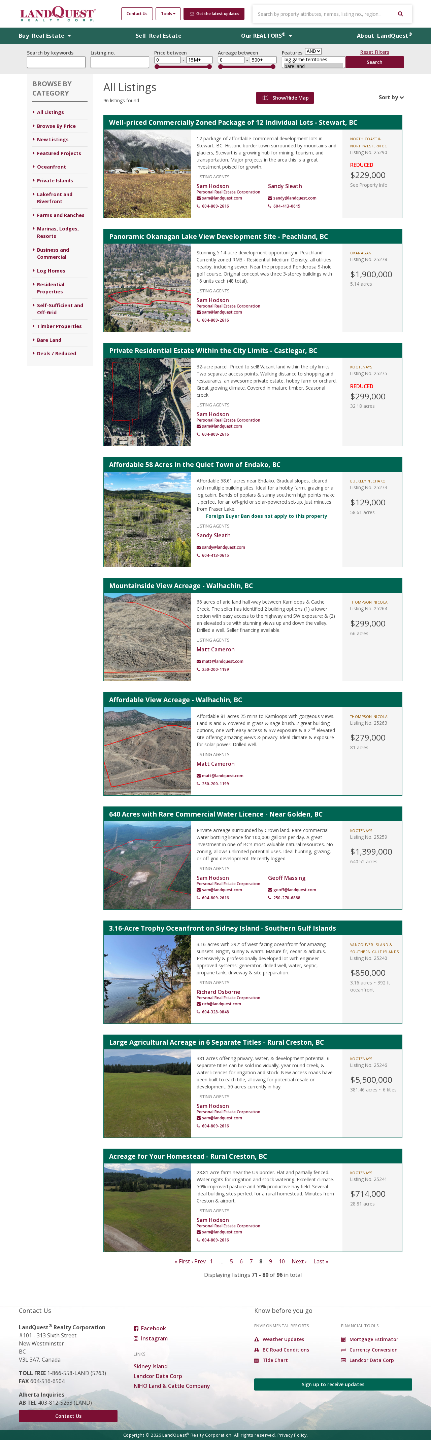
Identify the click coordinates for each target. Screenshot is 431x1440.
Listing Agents (213, 176)
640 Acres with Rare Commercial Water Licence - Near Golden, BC (216, 814)
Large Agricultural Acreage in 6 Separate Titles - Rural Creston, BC (216, 1042)
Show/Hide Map (290, 98)
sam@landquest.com (222, 198)
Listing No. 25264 (368, 608)
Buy (42, 35)
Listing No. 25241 (368, 1179)
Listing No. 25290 (368, 152)
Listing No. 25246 (368, 1065)
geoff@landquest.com (294, 890)
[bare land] (313, 66)
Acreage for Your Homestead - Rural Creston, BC (188, 1156)
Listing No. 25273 (368, 487)
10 (282, 1261)
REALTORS (263, 35)
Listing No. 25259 (368, 837)
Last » (320, 1261)
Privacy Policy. (292, 1435)
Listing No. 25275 (368, 373)
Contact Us (137, 13)
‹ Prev (198, 1261)
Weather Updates (282, 1339)
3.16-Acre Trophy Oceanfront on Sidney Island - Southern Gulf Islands (222, 928)
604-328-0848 (215, 1012)
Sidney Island (151, 1366)
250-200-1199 (215, 669)
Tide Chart (274, 1360)
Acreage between (238, 52)
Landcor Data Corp (158, 1376)
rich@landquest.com (221, 1004)
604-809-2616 (215, 206)
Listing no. (103, 52)
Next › (299, 1261)
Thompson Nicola (369, 602)
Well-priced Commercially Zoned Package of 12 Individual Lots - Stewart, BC (233, 122)
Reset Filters (374, 53)
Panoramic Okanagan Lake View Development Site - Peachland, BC (218, 236)
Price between (170, 52)
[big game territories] (313, 59)
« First (182, 1261)
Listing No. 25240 (368, 958)
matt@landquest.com (222, 661)
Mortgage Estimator (373, 1339)
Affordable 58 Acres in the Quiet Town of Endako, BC (194, 464)
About (384, 35)
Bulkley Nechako (368, 481)
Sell (158, 35)
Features (292, 52)
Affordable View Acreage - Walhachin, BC (175, 699)
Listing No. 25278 (368, 259)
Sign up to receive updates (333, 1384)
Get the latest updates (217, 13)
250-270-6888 (286, 898)
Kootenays (361, 367)
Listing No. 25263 (368, 723)
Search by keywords (50, 52)
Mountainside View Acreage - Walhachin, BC (181, 585)
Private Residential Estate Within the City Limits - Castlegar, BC (213, 350)
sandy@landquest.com (295, 198)
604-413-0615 (286, 206)
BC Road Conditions (285, 1349)
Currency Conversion (373, 1349)
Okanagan (361, 253)
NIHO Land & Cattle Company (172, 1386)
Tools (167, 13)
